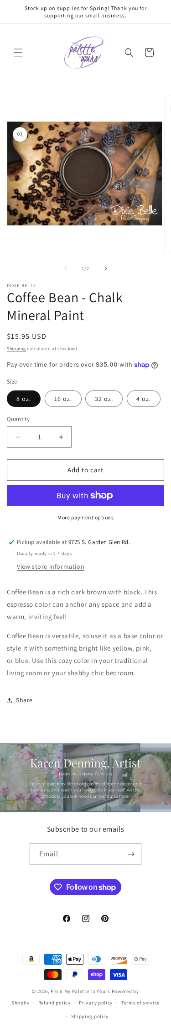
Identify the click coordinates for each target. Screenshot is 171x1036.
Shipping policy (90, 1016)
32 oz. (104, 399)
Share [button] (24, 700)
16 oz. (63, 399)
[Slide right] (106, 268)
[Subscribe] (131, 854)
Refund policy (54, 1002)
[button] (18, 53)
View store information (50, 566)
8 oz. (23, 399)
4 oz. (143, 399)
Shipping (16, 349)
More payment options (85, 517)
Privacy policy (96, 1002)
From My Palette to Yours (80, 991)
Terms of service (140, 1002)
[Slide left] (66, 268)
